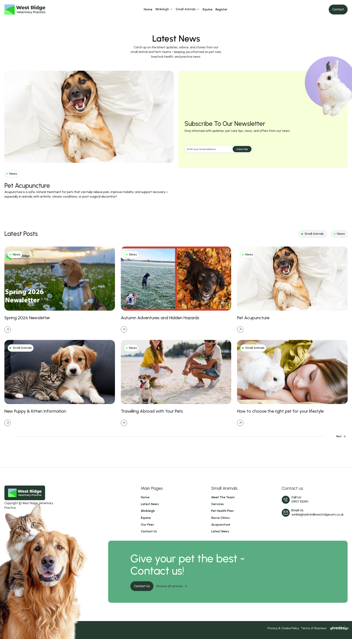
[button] (164, 9)
